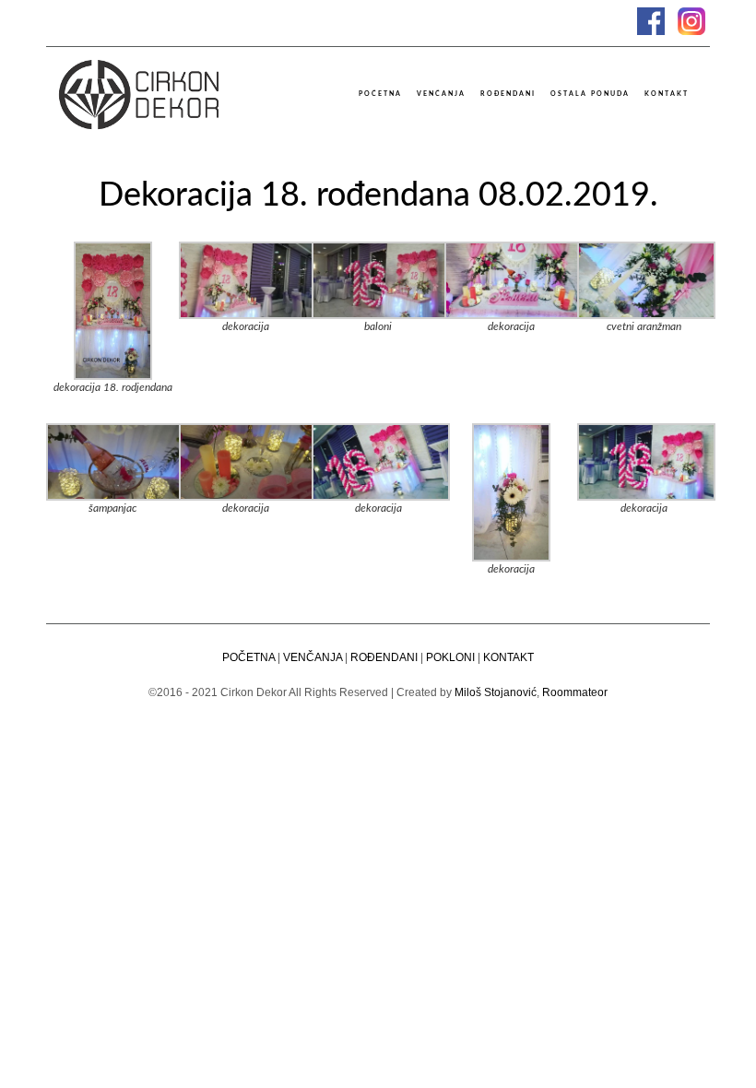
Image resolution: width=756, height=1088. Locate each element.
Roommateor (575, 692)
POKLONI (450, 657)
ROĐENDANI (384, 657)
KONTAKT (508, 657)
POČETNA (248, 657)
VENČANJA (312, 657)
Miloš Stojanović (496, 692)
